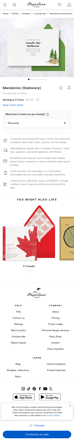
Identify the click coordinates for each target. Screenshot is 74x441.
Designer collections (18, 370)
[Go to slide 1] (28, 79)
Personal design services (55, 330)
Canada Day (40, 13)
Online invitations (56, 364)
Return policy (18, 330)
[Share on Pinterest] (34, 388)
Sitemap (18, 324)
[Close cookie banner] (70, 406)
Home (5, 13)
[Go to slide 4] (37, 79)
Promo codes (55, 324)
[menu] (5, 5)
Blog (17, 364)
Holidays (26, 13)
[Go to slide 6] (42, 79)
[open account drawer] (69, 5)
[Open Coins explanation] (37, 100)
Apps (18, 376)
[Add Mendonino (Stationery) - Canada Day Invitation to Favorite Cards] (61, 88)
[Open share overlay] (69, 87)
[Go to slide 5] (39, 79)
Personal (13, 123)
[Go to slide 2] (31, 79)
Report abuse (18, 342)
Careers (55, 342)
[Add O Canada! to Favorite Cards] (29, 271)
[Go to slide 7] (45, 79)
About (55, 311)
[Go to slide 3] (34, 79)
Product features (56, 370)
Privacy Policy (53, 415)
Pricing (55, 318)
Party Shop (55, 336)
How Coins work (13, 105)
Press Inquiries (55, 348)
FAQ (18, 311)
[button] (47, 114)
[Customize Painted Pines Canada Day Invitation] (37, 47)
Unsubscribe (18, 336)
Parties (15, 13)
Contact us (18, 318)
